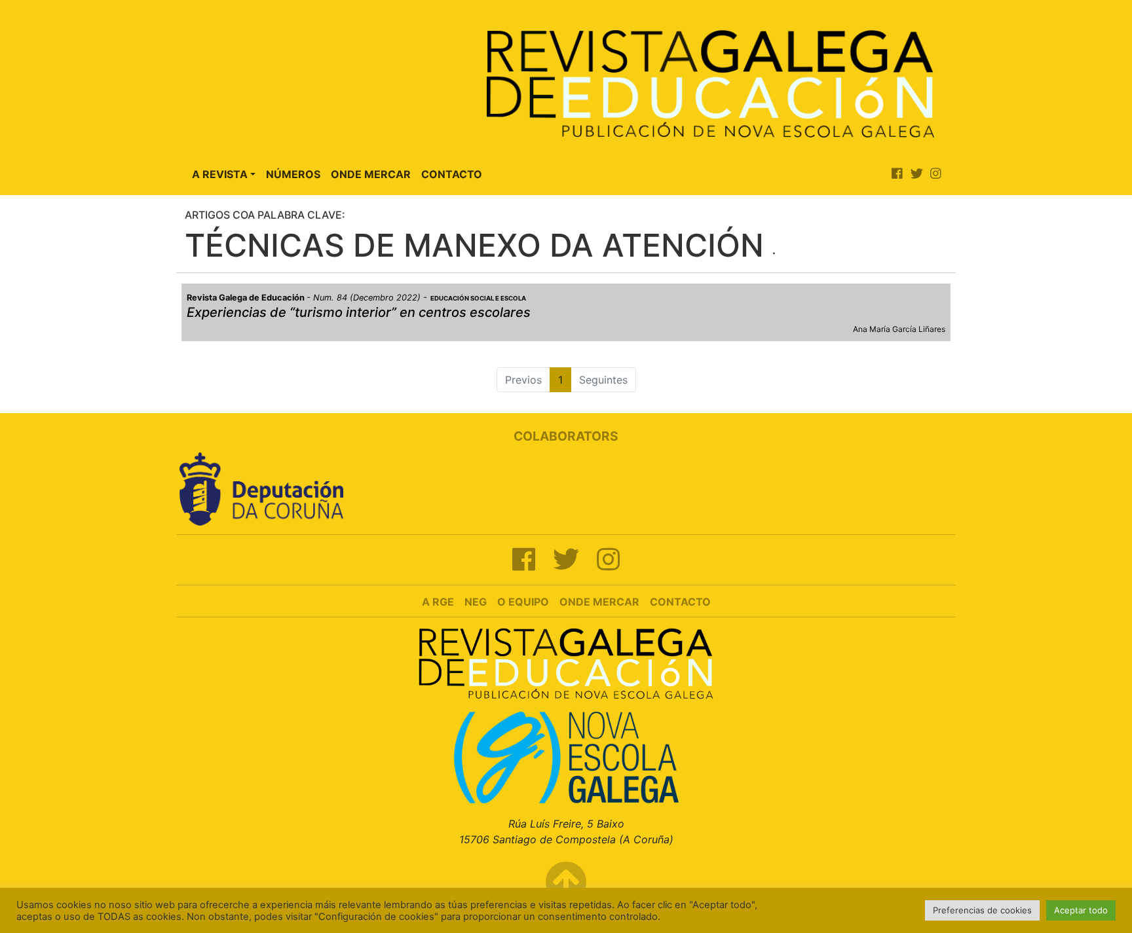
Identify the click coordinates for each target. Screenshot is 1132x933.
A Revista (220, 174)
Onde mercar (599, 601)
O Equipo (523, 601)
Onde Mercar (371, 174)
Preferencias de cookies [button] (982, 910)
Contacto (451, 174)
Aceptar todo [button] (1081, 910)
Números (293, 174)
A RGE (438, 601)
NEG (475, 601)
